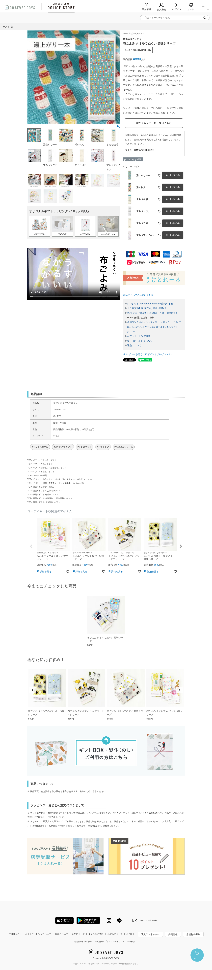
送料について (63, 934)
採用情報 (173, 934)
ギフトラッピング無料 (138, 336)
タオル (141, 34)
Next (179, 690)
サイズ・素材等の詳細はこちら (140, 150)
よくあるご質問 (97, 934)
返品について (134, 345)
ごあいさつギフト (48, 460)
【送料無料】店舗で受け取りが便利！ (147, 308)
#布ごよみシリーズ (123, 447)
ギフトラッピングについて (39, 934)
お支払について (116, 934)
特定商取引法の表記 (83, 941)
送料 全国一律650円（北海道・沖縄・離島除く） (152, 313)
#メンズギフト (85, 447)
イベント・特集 (40, 479)
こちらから (91, 813)
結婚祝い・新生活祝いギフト (53, 468)
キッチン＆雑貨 (40, 475)
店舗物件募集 (193, 934)
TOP (125, 34)
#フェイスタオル (40, 447)
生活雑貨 (133, 34)
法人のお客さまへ (150, 934)
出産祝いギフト (47, 472)
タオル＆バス (78, 483)
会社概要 (131, 941)
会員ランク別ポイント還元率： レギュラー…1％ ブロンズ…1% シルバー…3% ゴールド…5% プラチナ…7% (154, 327)
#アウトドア (103, 447)
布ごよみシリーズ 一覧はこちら (154, 123)
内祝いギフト (47, 464)
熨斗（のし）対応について (141, 340)
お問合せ (130, 934)
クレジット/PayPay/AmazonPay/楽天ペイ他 (150, 303)
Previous (32, 690)
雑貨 (35, 487)
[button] (31, 546)
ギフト (36, 460)
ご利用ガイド (16, 934)
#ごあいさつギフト (63, 447)
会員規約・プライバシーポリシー (110, 941)
